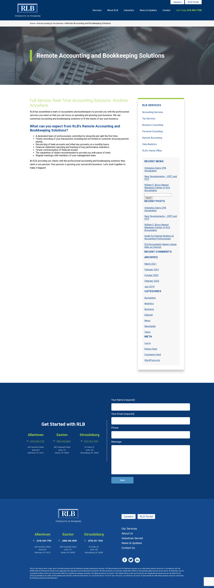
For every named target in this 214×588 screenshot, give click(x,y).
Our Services (129, 528)
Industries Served (132, 538)
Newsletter (150, 326)
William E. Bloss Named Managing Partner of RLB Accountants (157, 188)
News (147, 320)
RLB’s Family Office (152, 150)
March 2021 (150, 264)
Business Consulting (152, 125)
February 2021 (151, 269)
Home (32, 23)
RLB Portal (193, 2)
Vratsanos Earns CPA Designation (155, 169)
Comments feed (152, 354)
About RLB (112, 10)
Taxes (147, 332)
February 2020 (151, 281)
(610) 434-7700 (37, 441)
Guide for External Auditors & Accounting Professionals (159, 237)
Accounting (150, 297)
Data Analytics (149, 144)
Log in (147, 343)
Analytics (149, 303)
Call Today (189, 10)
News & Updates (148, 10)
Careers (177, 2)
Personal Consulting (152, 131)
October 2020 (151, 275)
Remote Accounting (152, 137)
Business (149, 309)
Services (97, 10)
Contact (166, 10)
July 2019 (149, 286)
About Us (127, 533)
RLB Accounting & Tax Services (50, 23)
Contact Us (128, 548)
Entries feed (150, 348)
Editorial (148, 315)
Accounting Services (152, 112)
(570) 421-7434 (91, 441)
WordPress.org (152, 360)
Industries (129, 10)
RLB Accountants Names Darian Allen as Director (160, 246)
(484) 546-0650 (63, 441)
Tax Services (148, 118)
